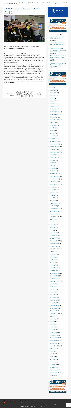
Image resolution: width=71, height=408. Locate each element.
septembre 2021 (54, 249)
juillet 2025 (53, 125)
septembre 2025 (54, 119)
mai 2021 (52, 259)
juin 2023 (52, 192)
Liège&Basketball (10, 3)
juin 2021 (52, 257)
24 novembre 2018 (8, 13)
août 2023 (53, 187)
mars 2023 (53, 200)
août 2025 (53, 122)
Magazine (30, 2)
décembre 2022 (54, 208)
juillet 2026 (53, 93)
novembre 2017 (54, 372)
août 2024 (53, 154)
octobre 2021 (53, 246)
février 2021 (53, 267)
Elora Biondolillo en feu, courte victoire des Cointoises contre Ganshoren (58, 50)
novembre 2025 (54, 114)
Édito (37, 2)
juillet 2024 (53, 157)
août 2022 (53, 219)
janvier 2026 (53, 109)
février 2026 (53, 106)
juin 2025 (52, 128)
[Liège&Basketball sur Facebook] (4, 403)
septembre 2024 (54, 152)
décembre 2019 (54, 305)
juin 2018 (52, 354)
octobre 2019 (53, 311)
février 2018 (53, 364)
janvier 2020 (53, 302)
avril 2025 (52, 133)
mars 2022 (53, 232)
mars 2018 (52, 362)
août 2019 (52, 316)
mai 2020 (52, 292)
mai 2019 (52, 324)
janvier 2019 (53, 335)
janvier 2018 (53, 367)
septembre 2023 (54, 184)
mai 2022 (52, 227)
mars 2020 (53, 297)
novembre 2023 (54, 179)
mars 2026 (53, 103)
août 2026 (53, 90)
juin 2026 (52, 95)
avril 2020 (52, 294)
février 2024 (53, 171)
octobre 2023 (54, 181)
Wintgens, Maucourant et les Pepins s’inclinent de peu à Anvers (58, 57)
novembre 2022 (54, 211)
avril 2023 (52, 198)
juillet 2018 (53, 351)
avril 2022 (52, 230)
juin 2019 (52, 321)
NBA (42, 2)
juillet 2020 (53, 286)
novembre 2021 (54, 243)
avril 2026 (52, 101)
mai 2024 (52, 163)
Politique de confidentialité (49, 404)
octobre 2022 (54, 214)
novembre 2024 (54, 146)
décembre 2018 (54, 337)
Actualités (22, 2)
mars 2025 (53, 136)
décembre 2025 (54, 111)
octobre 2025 (54, 117)
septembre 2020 (54, 281)
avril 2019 (52, 327)
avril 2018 (52, 359)
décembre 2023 (54, 176)
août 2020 (53, 284)
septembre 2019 (54, 313)
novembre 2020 (54, 276)
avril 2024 (52, 165)
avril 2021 (52, 262)
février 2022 (53, 235)
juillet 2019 (53, 319)
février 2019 (53, 332)
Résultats (65, 2)
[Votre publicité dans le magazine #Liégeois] (58, 25)
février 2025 (53, 138)
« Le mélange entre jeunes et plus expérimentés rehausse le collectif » (58, 65)
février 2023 (53, 203)
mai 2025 (52, 130)
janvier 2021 (53, 270)
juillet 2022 (53, 222)
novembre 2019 (54, 308)
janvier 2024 (53, 173)
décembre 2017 (54, 370)
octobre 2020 (54, 278)
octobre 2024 (54, 149)
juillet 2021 (53, 254)
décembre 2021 (54, 241)
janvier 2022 (53, 238)
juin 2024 (52, 160)
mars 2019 (52, 329)
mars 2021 (52, 265)
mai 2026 (52, 98)
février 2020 (53, 300)
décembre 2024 (54, 144)
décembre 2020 (54, 273)
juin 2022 (52, 224)
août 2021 (52, 251)
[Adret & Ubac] (24, 94)
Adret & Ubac (39, 406)
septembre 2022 (54, 216)
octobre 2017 (53, 375)
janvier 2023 (53, 206)
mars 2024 (53, 168)
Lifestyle (49, 2)
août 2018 (53, 348)
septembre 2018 (54, 346)
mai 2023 (52, 195)
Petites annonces (57, 3)
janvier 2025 (53, 141)
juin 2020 (52, 289)
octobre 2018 (53, 343)
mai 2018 (52, 356)
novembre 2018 (54, 340)
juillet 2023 (53, 189)
